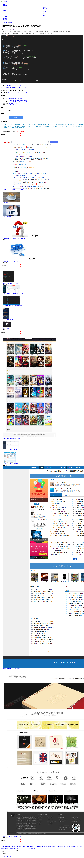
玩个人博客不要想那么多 (9, 202)
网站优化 (17, 846)
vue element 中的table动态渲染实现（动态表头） (16, 87)
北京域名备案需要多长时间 (22, 848)
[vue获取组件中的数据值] (6, 318)
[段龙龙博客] (4, 1)
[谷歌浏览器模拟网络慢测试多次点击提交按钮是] (11, 292)
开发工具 (5, 19)
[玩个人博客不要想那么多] (11, 201)
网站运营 (46, 846)
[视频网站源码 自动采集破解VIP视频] (29, 437)
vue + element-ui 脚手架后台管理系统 (11, 449)
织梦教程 (62, 846)
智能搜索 (16, 117)
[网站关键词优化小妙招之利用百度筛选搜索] (31, 188)
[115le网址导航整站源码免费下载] (9, 462)
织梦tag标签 (13, 848)
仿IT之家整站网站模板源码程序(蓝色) (12, 668)
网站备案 (35, 848)
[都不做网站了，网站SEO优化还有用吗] (19, 260)
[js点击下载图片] (7, 326)
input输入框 (67, 846)
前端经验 (45, 13)
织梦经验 (45, 11)
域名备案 (31, 848)
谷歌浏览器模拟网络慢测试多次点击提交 (18, 100)
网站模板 (5, 16)
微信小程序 (44, 15)
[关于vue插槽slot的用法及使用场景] (8, 282)
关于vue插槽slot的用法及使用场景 (16, 98)
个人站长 (51, 846)
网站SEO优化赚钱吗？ (8, 216)
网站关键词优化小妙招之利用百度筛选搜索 (13, 189)
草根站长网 (3, 846)
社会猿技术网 (8, 856)
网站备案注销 (56, 846)
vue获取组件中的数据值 (14, 103)
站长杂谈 (45, 8)
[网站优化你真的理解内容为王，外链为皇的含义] (21, 236)
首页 (4, 4)
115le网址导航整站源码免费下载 (10, 463)
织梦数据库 (77, 846)
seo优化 (27, 846)
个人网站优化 (36, 846)
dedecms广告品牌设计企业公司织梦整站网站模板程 (15, 836)
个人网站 (31, 846)
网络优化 (45, 7)
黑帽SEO (12, 846)
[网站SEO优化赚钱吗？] (11, 215)
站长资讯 (5, 5)
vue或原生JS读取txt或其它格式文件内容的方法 (14, 305)
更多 (20, 134)
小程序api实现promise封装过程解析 (13, 85)
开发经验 (5, 10)
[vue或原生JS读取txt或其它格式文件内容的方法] (11, 304)
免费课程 (5, 18)
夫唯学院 (3, 856)
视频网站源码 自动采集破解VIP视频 (11, 438)
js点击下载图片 (12, 104)
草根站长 (8, 846)
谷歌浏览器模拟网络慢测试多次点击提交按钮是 (14, 293)
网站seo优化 (22, 846)
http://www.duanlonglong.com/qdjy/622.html (17, 92)
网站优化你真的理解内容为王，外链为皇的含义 (14, 238)
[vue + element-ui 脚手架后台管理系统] (11, 448)
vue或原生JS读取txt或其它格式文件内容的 (18, 101)
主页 (2, 22)
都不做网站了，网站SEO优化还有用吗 (12, 261)
